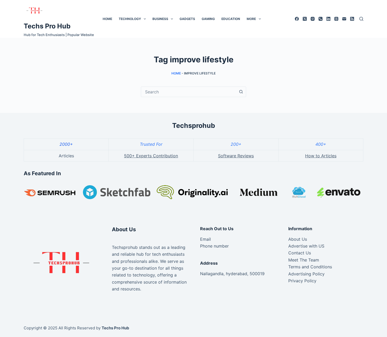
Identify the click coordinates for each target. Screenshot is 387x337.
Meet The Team (303, 260)
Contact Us (299, 252)
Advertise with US (306, 246)
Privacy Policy (302, 280)
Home (107, 19)
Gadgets (187, 19)
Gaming (208, 19)
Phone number (214, 246)
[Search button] (241, 92)
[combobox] (188, 92)
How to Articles (320, 155)
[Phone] (320, 19)
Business (160, 19)
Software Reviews (236, 155)
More (251, 19)
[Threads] (336, 19)
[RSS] (352, 19)
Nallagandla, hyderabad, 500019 (232, 273)
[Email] (344, 19)
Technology (130, 19)
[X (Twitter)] (305, 19)
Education (230, 19)
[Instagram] (313, 19)
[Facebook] (297, 19)
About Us (297, 239)
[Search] (361, 19)
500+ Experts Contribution (151, 155)
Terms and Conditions (310, 266)
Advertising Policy (306, 273)
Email (205, 239)
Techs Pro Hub (47, 26)
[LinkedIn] (328, 19)
